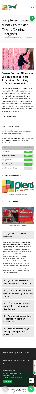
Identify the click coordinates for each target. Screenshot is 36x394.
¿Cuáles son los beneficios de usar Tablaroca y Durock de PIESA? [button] (18, 293)
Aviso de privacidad (17, 377)
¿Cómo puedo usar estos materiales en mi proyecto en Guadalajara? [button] (17, 306)
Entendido (7, 381)
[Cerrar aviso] (26, 373)
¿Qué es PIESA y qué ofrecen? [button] (14, 235)
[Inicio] (2, 37)
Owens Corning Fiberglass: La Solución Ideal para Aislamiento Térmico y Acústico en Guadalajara (18, 78)
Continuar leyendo (11, 116)
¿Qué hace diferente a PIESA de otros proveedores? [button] (17, 282)
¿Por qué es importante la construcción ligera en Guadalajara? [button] (17, 319)
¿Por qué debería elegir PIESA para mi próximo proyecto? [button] (16, 331)
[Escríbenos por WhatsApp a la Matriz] (32, 18)
